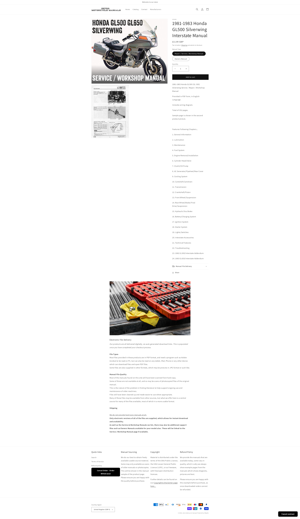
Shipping (184, 45)
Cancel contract (287, 514)
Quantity (175, 64)
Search (94, 457)
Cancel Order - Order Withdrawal (105, 472)
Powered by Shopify (203, 513)
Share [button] (177, 272)
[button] (197, 9)
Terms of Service (97, 461)
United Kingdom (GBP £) (102, 509)
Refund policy (96, 466)
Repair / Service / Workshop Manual (189, 54)
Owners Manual (181, 59)
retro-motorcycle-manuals (190, 513)
